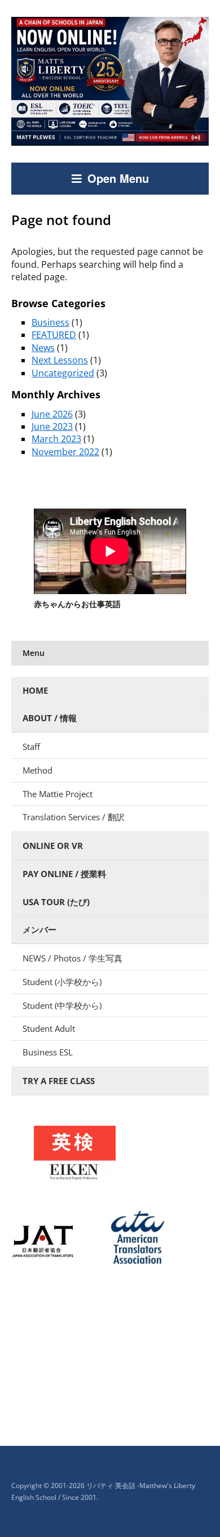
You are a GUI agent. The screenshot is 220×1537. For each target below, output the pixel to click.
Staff (31, 746)
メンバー (39, 929)
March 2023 (56, 439)
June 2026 (52, 414)
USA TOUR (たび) (56, 901)
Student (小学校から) (62, 981)
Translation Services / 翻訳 (74, 817)
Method (37, 770)
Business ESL (48, 1052)
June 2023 (52, 426)
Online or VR (53, 845)
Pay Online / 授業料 (64, 873)
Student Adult (49, 1028)
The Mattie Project (58, 793)
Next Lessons (60, 360)
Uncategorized (63, 373)
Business (50, 322)
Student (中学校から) (62, 1005)
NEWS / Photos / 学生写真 (72, 958)
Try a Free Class (59, 1080)
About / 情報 (50, 717)
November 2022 (65, 452)
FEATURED (54, 335)
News (43, 347)
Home (35, 690)
